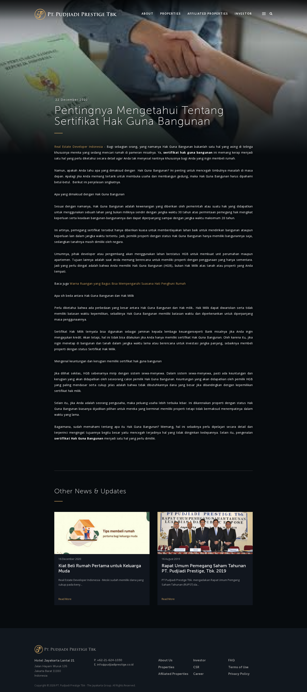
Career (198, 674)
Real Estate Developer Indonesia (78, 147)
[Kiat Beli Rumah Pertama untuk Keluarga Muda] (102, 533)
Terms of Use (238, 667)
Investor (199, 660)
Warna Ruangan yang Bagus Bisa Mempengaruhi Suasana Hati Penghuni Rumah (128, 283)
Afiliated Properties (173, 674)
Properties (166, 667)
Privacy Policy (239, 674)
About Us (165, 660)
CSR (196, 667)
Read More (64, 599)
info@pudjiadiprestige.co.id (115, 664)
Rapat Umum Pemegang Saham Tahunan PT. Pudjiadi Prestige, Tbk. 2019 (204, 568)
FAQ (231, 660)
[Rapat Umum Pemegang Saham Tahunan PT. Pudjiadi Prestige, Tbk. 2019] (205, 533)
